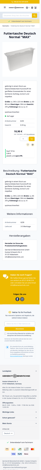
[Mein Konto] (32, 7)
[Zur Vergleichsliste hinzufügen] (33, 145)
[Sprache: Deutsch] (27, 7)
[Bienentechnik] (19, 376)
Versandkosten (30, 134)
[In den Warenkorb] (32, 139)
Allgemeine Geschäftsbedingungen (15, 467)
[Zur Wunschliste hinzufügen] (28, 145)
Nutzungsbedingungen (16, 356)
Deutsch (7, 433)
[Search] (34, 15)
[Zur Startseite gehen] (16, 8)
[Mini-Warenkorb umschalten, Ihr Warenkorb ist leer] (35, 7)
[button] (19, 371)
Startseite (5, 26)
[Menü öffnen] (4, 7)
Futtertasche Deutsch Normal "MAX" (23, 26)
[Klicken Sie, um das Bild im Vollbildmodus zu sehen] (19, 59)
